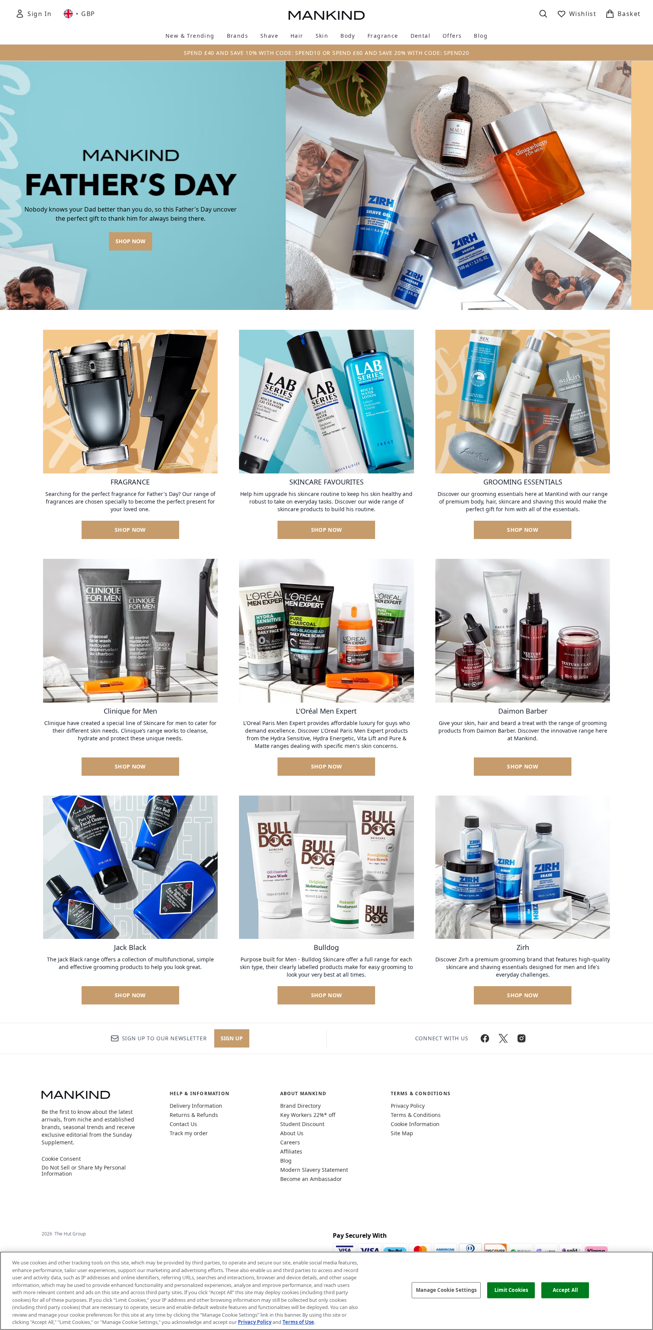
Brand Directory (300, 1105)
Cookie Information (415, 1124)
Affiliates (291, 1151)
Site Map (402, 1133)
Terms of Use (298, 1322)
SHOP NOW (131, 241)
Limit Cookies (511, 1290)
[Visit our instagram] (521, 1038)
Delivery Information (196, 1105)
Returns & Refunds (194, 1114)
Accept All (565, 1290)
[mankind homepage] (327, 15)
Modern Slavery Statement (314, 1169)
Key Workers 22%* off (307, 1114)
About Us (291, 1133)
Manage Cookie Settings (446, 1290)
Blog (286, 1160)
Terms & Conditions (416, 1114)
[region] (326, 1290)
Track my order (189, 1133)
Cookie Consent (61, 1159)
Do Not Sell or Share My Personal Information (84, 1171)
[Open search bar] (543, 13)
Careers (290, 1142)
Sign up (232, 1038)
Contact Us (183, 1124)
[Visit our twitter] (503, 1038)
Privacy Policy (408, 1105)
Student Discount (302, 1124)
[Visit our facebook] (485, 1038)
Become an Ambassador (311, 1178)
